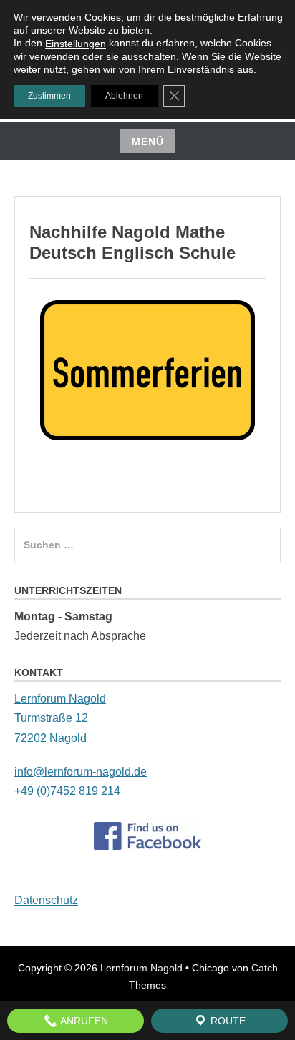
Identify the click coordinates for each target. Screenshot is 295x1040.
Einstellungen (75, 43)
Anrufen (83, 1020)
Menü (148, 141)
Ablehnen (124, 96)
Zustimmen (49, 96)
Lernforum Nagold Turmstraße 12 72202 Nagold (60, 718)
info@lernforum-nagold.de (80, 772)
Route (227, 1020)
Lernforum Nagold (141, 968)
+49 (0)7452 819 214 (67, 791)
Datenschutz (46, 900)
